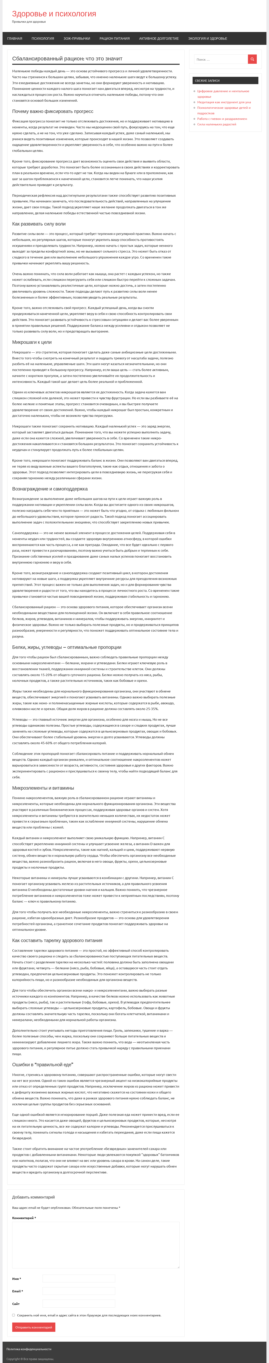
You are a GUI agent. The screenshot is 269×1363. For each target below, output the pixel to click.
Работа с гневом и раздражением (222, 118)
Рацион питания (115, 38)
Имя (16, 1279)
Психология (43, 38)
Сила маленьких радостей (216, 124)
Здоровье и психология (54, 13)
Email (17, 1291)
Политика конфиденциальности (28, 1349)
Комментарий (24, 1218)
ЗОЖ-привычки (77, 38)
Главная (14, 38)
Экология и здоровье (207, 38)
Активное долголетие (159, 38)
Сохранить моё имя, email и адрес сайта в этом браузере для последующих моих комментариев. (89, 1315)
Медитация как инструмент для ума (224, 102)
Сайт (15, 1304)
